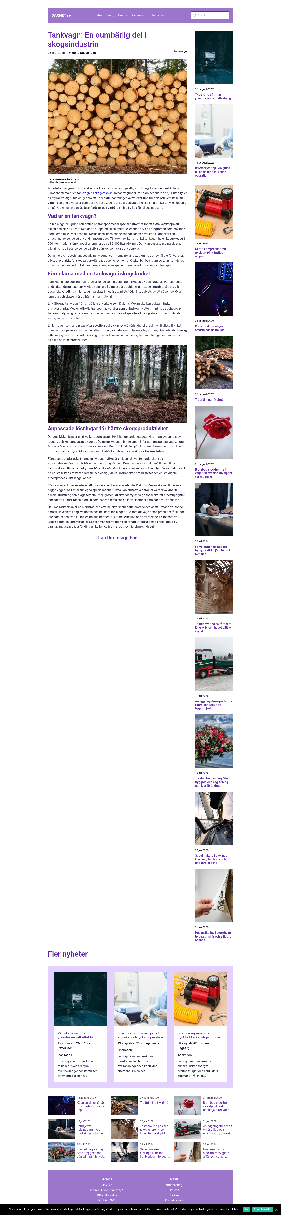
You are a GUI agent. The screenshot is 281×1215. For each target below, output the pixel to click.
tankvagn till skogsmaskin (95, 193)
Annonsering (105, 15)
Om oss (123, 15)
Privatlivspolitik (262, 1209)
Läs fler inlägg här (117, 537)
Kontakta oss (156, 15)
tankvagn (180, 51)
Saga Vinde (151, 1043)
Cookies (137, 15)
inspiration (65, 1055)
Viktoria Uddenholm (82, 53)
